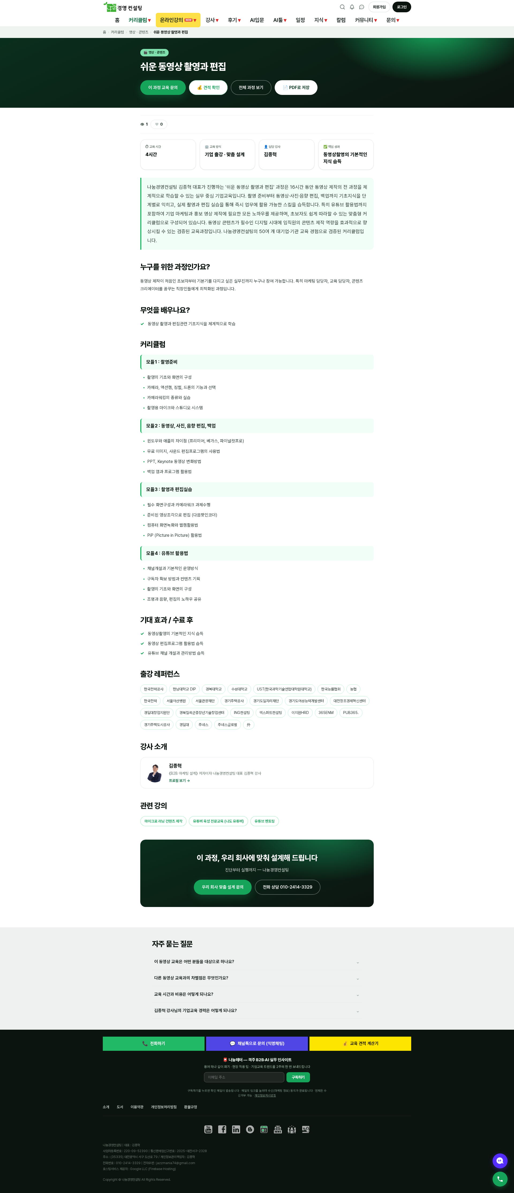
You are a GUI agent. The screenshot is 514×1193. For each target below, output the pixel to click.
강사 (212, 20)
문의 (392, 20)
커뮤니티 (366, 20)
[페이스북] (222, 1129)
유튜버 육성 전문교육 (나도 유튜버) (218, 821)
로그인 (402, 7)
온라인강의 (178, 20)
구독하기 (298, 1077)
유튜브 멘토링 (265, 821)
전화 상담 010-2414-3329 (287, 887)
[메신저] (362, 7)
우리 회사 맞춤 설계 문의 (223, 887)
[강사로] (305, 1129)
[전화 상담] (500, 1179)
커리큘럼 (140, 20)
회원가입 (379, 7)
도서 (120, 1107)
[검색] (342, 7)
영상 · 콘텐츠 (138, 32)
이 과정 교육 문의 (163, 87)
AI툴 (279, 20)
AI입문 (257, 20)
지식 (320, 20)
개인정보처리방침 (265, 1095)
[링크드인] (236, 1129)
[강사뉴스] (278, 1129)
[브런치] (250, 1129)
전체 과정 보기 (251, 87)
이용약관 (137, 1107)
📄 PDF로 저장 (296, 87)
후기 (234, 20)
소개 (106, 1107)
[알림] (352, 7)
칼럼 (341, 20)
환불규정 (190, 1107)
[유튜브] (208, 1129)
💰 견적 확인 (208, 87)
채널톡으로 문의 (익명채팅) (257, 1043)
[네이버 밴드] (291, 1129)
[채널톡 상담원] (500, 1160)
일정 (300, 20)
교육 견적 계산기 (360, 1043)
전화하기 (153, 1043)
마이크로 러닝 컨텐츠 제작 (163, 821)
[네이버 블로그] (264, 1129)
